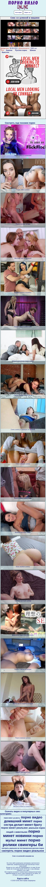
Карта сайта (23, 878)
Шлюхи (33, 50)
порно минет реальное (14, 827)
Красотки (5, 52)
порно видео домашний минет (23, 819)
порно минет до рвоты (12, 818)
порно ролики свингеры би (23, 842)
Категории (18, 12)
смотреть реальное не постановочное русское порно (23, 848)
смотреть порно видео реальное (23, 850)
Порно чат (27, 12)
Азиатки (9, 50)
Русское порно (21, 50)
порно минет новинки (21, 833)
